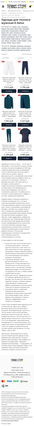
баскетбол (19, 406)
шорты (18, 48)
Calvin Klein (5, 31)
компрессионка (25, 50)
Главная (4, 13)
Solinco (7, 41)
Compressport (14, 31)
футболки (13, 46)
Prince (30, 37)
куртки (29, 48)
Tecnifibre (13, 41)
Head (11, 33)
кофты (13, 48)
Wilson (9, 43)
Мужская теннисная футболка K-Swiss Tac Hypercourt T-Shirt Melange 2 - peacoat (25, 147)
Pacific (25, 37)
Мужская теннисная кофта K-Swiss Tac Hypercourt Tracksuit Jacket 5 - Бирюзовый (9, 113)
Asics (19, 27)
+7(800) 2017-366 (17, 368)
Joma (9, 35)
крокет (21, 410)
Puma (3, 39)
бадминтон (11, 408)
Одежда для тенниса (15, 13)
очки (7, 411)
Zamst (18, 43)
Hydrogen (4, 35)
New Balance (11, 37)
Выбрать (9, 158)
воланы (3, 411)
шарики (16, 411)
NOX (20, 37)
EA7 (26, 31)
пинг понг (15, 410)
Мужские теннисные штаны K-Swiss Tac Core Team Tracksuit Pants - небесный (25, 80)
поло (9, 48)
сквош (29, 408)
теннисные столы (24, 411)
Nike (17, 37)
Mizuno (3, 37)
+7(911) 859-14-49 (17, 370)
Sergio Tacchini (26, 39)
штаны (23, 48)
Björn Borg (10, 29)
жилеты (3, 50)
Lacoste (14, 35)
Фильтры (21, 58)
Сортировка (6, 58)
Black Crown (18, 29)
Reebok (8, 39)
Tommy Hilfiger (22, 41)
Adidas (14, 27)
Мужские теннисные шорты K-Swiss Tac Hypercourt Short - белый (9, 80)
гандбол (3, 410)
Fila (8, 33)
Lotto (28, 35)
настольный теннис (20, 408)
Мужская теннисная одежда (10, 15)
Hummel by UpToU (19, 33)
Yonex (14, 43)
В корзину (9, 91)
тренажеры (11, 413)
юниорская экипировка (22, 413)
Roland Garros (15, 39)
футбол (25, 406)
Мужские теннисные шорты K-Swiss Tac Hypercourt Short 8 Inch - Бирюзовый (25, 113)
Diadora (21, 31)
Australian (24, 27)
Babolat (3, 29)
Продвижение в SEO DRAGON (10, 420)
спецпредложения (6, 415)
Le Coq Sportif (22, 35)
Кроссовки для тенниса (14, 11)
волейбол (4, 408)
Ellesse (3, 33)
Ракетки (3, 11)
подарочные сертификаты (20, 415)
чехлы (12, 411)
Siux (2, 41)
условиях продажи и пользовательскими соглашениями (17, 418)
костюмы (16, 50)
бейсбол (9, 410)
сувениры (4, 413)
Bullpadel (26, 29)
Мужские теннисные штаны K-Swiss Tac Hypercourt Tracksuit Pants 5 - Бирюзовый (9, 147)
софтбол (25, 410)
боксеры (10, 50)
